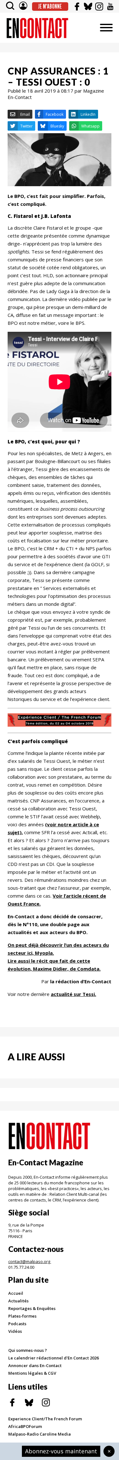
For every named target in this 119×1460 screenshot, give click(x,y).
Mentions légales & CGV (32, 1373)
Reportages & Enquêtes (32, 1308)
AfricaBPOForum (25, 1426)
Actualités (18, 1301)
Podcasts (17, 1323)
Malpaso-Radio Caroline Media (39, 1434)
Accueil (15, 1293)
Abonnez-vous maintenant (61, 1451)
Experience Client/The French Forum (45, 1419)
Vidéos (15, 1331)
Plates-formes (22, 1316)
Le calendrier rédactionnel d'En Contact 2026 (53, 1358)
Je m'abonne (50, 6)
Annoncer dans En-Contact (35, 1365)
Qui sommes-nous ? (27, 1350)
